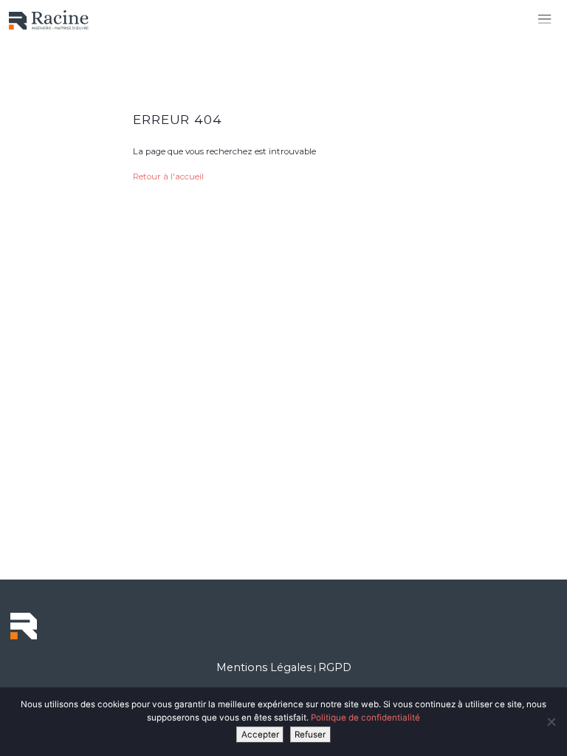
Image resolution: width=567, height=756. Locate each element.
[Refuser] (550, 722)
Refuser (310, 734)
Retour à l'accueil (168, 176)
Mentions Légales (264, 667)
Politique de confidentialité (365, 717)
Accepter (260, 734)
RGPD (334, 667)
